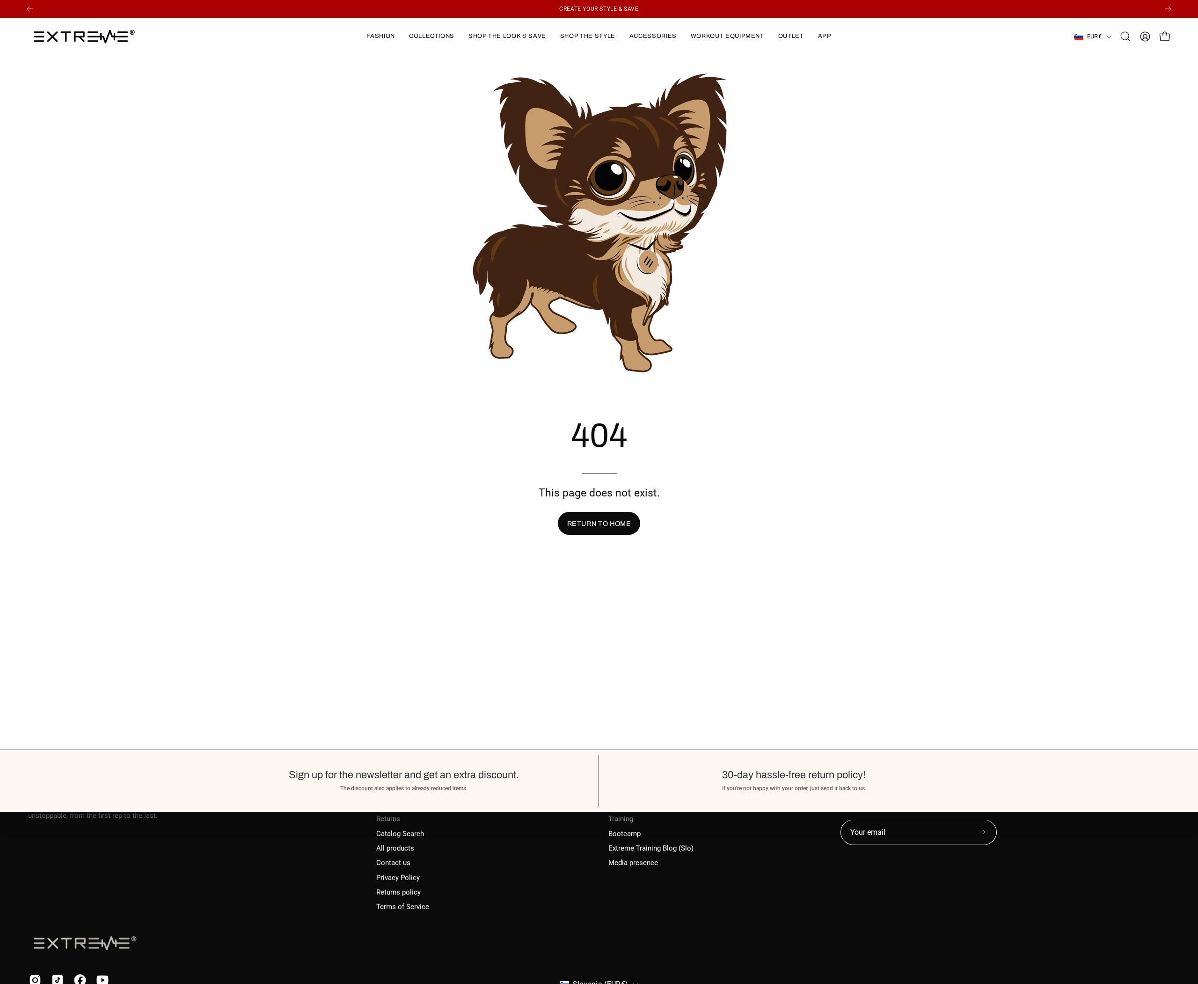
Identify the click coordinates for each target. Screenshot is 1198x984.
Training (620, 819)
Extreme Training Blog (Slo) (651, 848)
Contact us (393, 863)
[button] (380, 36)
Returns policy (398, 892)
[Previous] (30, 9)
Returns (388, 819)
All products (395, 848)
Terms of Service (402, 907)
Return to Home (599, 523)
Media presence (633, 863)
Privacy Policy (398, 877)
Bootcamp (624, 833)
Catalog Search (400, 833)
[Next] (1168, 9)
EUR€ (1094, 36)
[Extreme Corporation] (84, 36)
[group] (599, 9)
